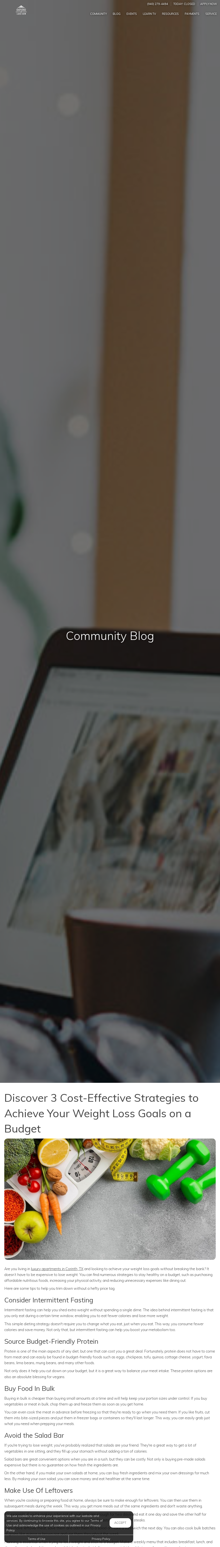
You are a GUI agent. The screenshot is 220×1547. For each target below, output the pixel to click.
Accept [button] (120, 1523)
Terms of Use (36, 1539)
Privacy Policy (101, 1539)
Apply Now (208, 4)
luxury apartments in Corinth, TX (57, 1269)
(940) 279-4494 (157, 4)
